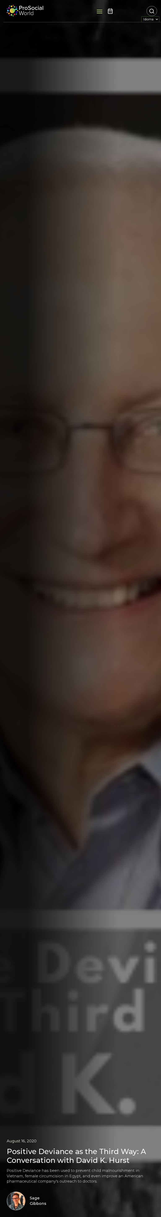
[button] (150, 19)
